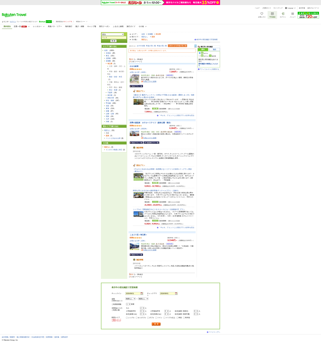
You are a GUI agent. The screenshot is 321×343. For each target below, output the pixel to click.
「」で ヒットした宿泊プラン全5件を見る (176, 227)
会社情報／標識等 (8, 337)
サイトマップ (278, 8)
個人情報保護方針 (23, 337)
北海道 (108, 53)
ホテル (206, 53)
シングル (131, 318)
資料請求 (64, 337)
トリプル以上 (170, 318)
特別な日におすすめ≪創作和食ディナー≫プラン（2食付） (156, 191)
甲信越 (108, 103)
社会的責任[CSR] (38, 337)
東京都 (109, 95)
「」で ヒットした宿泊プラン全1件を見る (176, 115)
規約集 (56, 337)
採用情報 (49, 337)
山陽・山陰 (110, 114)
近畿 (107, 111)
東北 (107, 56)
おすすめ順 (141, 46)
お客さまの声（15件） (138, 241)
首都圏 (150, 34)
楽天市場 (302, 8)
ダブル (151, 318)
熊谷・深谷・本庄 (115, 77)
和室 (180, 318)
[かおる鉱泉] (168, 76)
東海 (107, 108)
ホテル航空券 (210, 56)
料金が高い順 (162, 46)
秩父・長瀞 (113, 90)
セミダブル (142, 318)
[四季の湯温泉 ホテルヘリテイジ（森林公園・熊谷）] (177, 132)
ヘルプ (257, 8)
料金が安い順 (151, 46)
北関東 (108, 58)
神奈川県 (110, 98)
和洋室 (187, 318)
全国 (143, 34)
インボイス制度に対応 (114, 150)
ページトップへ (214, 332)
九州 (107, 119)
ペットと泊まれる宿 (113, 138)
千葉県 (109, 92)
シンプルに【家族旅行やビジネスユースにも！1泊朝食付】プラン (159, 209)
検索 (156, 324)
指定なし (144, 37)
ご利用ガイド (266, 8)
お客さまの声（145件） (138, 72)
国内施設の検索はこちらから (208, 64)
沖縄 (107, 121)
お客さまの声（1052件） (139, 129)
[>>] (195, 45)
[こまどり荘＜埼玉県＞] (168, 244)
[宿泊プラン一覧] (136, 86)
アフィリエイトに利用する (209, 69)
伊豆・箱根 (110, 100)
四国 (107, 116)
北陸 (107, 106)
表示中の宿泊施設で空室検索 (207, 39)
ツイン (159, 318)
